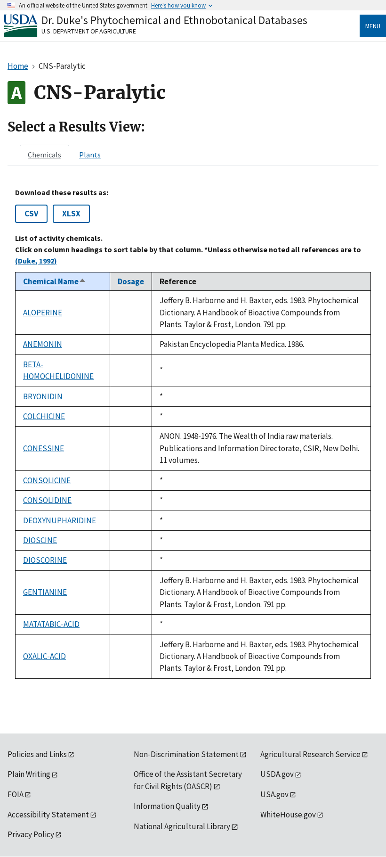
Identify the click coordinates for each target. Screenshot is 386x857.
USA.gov (274, 794)
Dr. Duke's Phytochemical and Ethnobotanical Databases (174, 20)
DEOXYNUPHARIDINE (59, 520)
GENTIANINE (45, 592)
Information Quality (167, 806)
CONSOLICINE (47, 480)
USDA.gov (277, 774)
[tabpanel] (193, 433)
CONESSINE (43, 448)
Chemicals (44, 154)
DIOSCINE (40, 540)
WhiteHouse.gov (288, 814)
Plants (90, 154)
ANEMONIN (42, 344)
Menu (372, 26)
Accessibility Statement (48, 814)
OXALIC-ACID (44, 656)
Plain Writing (29, 774)
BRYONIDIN (43, 396)
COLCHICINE (44, 416)
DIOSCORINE (45, 560)
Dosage (131, 281)
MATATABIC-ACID (51, 624)
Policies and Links (37, 754)
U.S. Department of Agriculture (88, 31)
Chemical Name (54, 281)
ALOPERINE (42, 312)
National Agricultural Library (182, 826)
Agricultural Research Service (310, 754)
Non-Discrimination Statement (186, 754)
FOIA (16, 794)
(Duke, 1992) (36, 260)
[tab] (44, 154)
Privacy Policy (31, 834)
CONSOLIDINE (47, 500)
